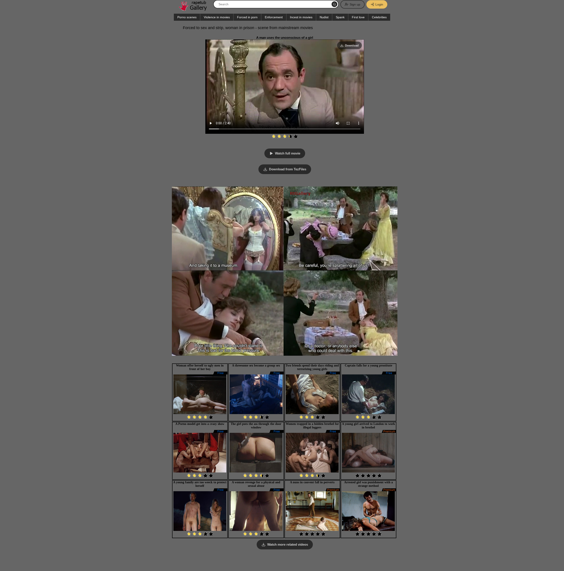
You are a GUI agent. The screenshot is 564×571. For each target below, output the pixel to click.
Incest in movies (301, 17)
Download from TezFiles (287, 169)
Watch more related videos (287, 544)
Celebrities (379, 17)
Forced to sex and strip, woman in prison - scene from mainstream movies (248, 28)
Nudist (324, 17)
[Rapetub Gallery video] (195, 9)
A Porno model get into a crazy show (199, 424)
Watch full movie (287, 153)
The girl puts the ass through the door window (256, 425)
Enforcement (274, 17)
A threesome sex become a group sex (256, 365)
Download (352, 45)
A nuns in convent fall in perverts (312, 482)
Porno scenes (187, 17)
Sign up (355, 4)
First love (358, 17)
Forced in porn (247, 17)
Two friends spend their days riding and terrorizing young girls (312, 367)
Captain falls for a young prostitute (368, 365)
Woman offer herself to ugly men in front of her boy (200, 367)
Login (379, 4)
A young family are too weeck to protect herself (199, 484)
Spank (340, 17)
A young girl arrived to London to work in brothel (368, 425)
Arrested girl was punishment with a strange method (368, 484)
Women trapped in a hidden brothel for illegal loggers (312, 425)
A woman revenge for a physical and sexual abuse (256, 484)
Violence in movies (217, 17)
